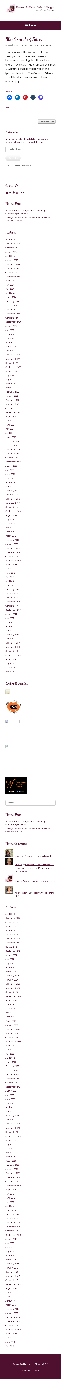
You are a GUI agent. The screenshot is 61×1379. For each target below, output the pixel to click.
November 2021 (12, 404)
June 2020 (10, 474)
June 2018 (10, 573)
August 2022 (11, 371)
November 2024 (12, 268)
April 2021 (10, 433)
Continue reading (47, 121)
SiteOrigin (28, 1371)
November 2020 (12, 454)
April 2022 (10, 384)
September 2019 (13, 511)
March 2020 (10, 486)
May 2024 (9, 289)
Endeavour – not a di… (25, 868)
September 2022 (13, 367)
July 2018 (9, 569)
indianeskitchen (22, 893)
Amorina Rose (44, 45)
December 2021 (12, 400)
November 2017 (12, 602)
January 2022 (11, 396)
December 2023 (12, 310)
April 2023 (10, 342)
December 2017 (12, 598)
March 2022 (10, 388)
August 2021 (11, 417)
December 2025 (12, 244)
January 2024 (11, 305)
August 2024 (11, 281)
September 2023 (13, 322)
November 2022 (12, 359)
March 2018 (10, 585)
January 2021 (11, 445)
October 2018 (11, 556)
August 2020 (11, 466)
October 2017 (11, 606)
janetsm (18, 865)
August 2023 (11, 326)
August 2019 (11, 515)
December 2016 (12, 643)
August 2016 (11, 659)
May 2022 (9, 379)
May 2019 (9, 528)
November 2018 (12, 552)
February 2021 (12, 441)
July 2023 (9, 330)
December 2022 (12, 355)
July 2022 (9, 375)
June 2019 (10, 524)
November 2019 (12, 503)
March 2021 (10, 437)
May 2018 (9, 577)
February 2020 (12, 491)
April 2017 (10, 626)
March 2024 (10, 297)
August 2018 (11, 565)
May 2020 (9, 478)
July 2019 (9, 519)
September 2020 (13, 462)
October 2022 (11, 363)
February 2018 (12, 589)
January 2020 (11, 495)
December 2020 (12, 449)
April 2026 (10, 240)
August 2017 (11, 614)
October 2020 (11, 458)
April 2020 (10, 482)
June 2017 (10, 622)
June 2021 (10, 425)
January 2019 (11, 544)
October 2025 (11, 248)
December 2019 (12, 499)
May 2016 (9, 672)
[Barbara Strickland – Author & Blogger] (30, 8)
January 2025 (11, 260)
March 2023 (10, 347)
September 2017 (13, 610)
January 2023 (11, 351)
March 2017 (10, 631)
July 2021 (9, 421)
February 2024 (12, 301)
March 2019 (10, 536)
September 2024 (13, 277)
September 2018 (13, 561)
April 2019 (10, 532)
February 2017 (12, 635)
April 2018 (10, 581)
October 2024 (11, 272)
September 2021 (13, 412)
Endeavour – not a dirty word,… (38, 856)
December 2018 (12, 548)
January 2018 (11, 593)
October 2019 (11, 507)
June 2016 (10, 668)
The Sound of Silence (25, 39)
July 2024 (9, 285)
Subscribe (13, 158)
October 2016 (11, 651)
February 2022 (12, 392)
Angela (18, 856)
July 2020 (9, 470)
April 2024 (10, 293)
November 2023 (12, 314)
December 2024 (12, 264)
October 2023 (11, 318)
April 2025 (10, 256)
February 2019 (12, 540)
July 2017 (9, 618)
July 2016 (9, 663)
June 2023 (10, 334)
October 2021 (11, 408)
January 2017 (11, 639)
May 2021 (9, 429)
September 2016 (13, 655)
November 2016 (12, 647)
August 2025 (11, 252)
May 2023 (9, 338)
